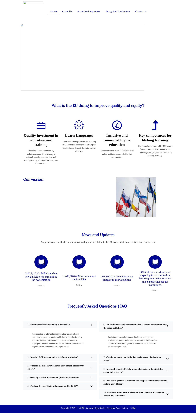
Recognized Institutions (117, 11)
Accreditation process (88, 11)
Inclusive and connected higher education (117, 140)
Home (53, 11)
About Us (67, 11)
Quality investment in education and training (41, 140)
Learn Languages (79, 135)
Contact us (140, 11)
